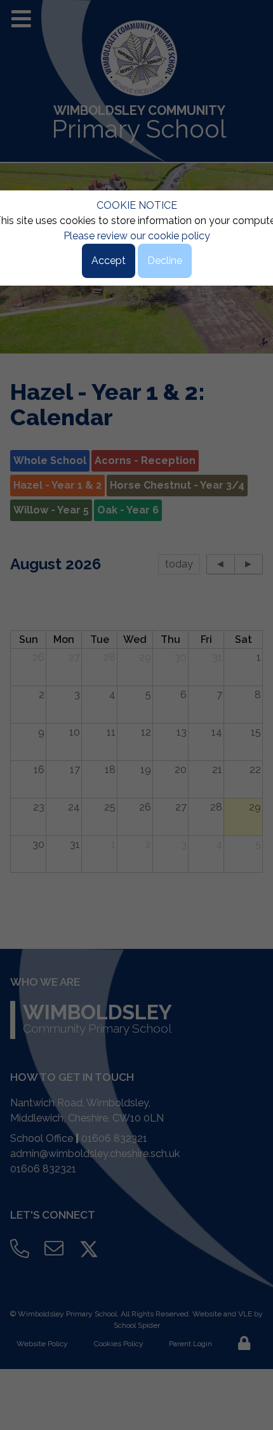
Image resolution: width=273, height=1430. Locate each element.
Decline (164, 261)
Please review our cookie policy (136, 236)
